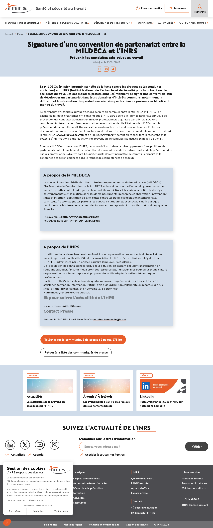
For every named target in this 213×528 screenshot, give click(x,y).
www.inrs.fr (108, 135)
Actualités (34, 396)
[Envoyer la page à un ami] (99, 69)
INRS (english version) (195, 505)
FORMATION (144, 23)
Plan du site (50, 524)
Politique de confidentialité (104, 524)
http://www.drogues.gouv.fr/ (80, 217)
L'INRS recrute (139, 483)
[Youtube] (40, 445)
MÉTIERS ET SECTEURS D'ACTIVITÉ (66, 23)
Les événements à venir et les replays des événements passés (106, 404)
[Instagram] (55, 445)
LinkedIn (147, 396)
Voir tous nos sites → (194, 488)
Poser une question (152, 8)
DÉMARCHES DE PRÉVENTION (112, 23)
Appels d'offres (140, 488)
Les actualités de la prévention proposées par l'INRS (46, 404)
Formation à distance (194, 483)
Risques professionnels (86, 478)
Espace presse (139, 493)
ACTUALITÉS (165, 23)
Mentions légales (73, 524)
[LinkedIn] (10, 445)
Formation (79, 493)
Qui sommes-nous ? (142, 478)
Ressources (180, 8)
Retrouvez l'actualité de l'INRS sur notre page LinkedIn (161, 404)
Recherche (200, 11)
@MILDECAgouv (89, 220)
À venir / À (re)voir (97, 396)
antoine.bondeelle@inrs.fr (109, 319)
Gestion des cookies (137, 524)
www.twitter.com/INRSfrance (62, 306)
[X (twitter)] (25, 445)
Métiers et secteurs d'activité (89, 483)
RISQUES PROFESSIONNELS (22, 23)
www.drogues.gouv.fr (70, 135)
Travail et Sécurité (192, 478)
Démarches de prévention (88, 488)
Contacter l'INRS (145, 513)
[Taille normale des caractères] (113, 69)
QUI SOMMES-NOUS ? (192, 23)
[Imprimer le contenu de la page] (106, 69)
